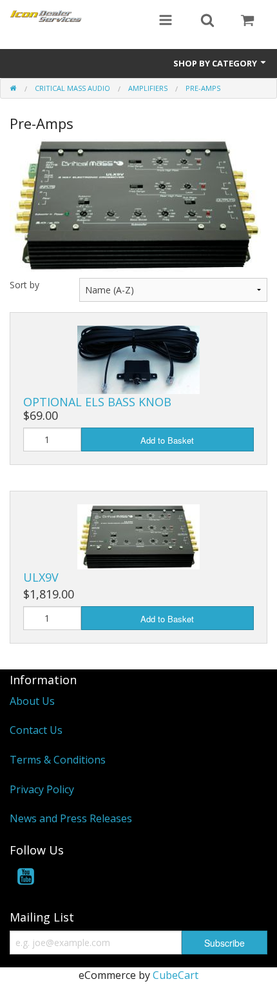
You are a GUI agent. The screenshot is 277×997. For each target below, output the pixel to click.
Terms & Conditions (58, 760)
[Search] (207, 21)
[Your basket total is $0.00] (247, 21)
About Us (32, 701)
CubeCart (175, 975)
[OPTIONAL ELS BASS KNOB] (138, 358)
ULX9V (41, 577)
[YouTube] (25, 878)
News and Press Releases (71, 818)
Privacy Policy (42, 789)
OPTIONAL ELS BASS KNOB (97, 402)
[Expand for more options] (166, 21)
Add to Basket (167, 440)
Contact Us (36, 730)
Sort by (24, 285)
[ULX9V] (138, 536)
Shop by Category (216, 63)
